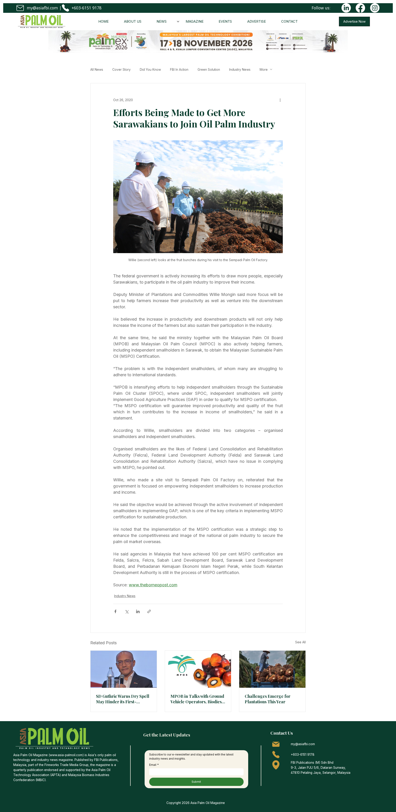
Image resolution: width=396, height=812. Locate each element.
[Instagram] (375, 8)
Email (154, 764)
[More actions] (280, 100)
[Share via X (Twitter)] (126, 611)
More (264, 69)
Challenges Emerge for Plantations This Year (267, 698)
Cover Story (121, 69)
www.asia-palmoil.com (66, 755)
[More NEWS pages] (178, 21)
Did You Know (150, 69)
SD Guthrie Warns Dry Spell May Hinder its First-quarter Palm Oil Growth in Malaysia (122, 698)
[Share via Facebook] (115, 611)
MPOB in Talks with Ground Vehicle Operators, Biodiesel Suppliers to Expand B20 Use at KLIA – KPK (197, 698)
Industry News (239, 69)
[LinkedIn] (346, 8)
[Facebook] (360, 8)
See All (300, 642)
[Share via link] (149, 611)
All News (96, 69)
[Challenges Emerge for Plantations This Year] (272, 669)
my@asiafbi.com (42, 8)
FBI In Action (179, 69)
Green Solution (209, 69)
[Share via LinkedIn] (138, 611)
